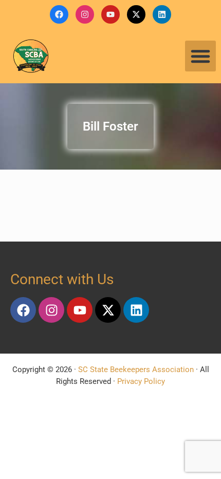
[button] (200, 56)
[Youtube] (110, 14)
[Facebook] (59, 14)
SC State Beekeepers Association (136, 369)
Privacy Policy (141, 381)
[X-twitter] (136, 14)
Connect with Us (62, 279)
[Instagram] (85, 14)
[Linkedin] (162, 14)
